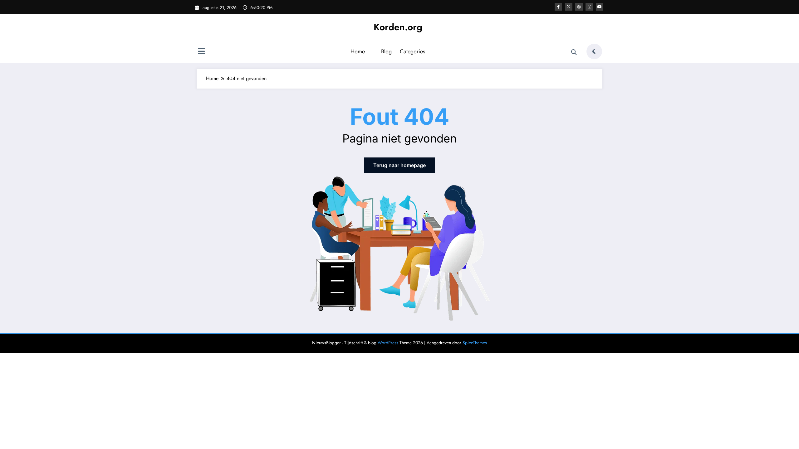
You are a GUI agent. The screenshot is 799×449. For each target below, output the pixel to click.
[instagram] (589, 7)
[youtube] (599, 7)
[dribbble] (579, 7)
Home (357, 51)
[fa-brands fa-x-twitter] (568, 7)
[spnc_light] (594, 51)
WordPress (388, 343)
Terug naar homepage (399, 165)
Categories (412, 51)
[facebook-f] (558, 7)
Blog (386, 51)
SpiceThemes (475, 343)
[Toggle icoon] (201, 52)
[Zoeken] (574, 52)
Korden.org (398, 27)
